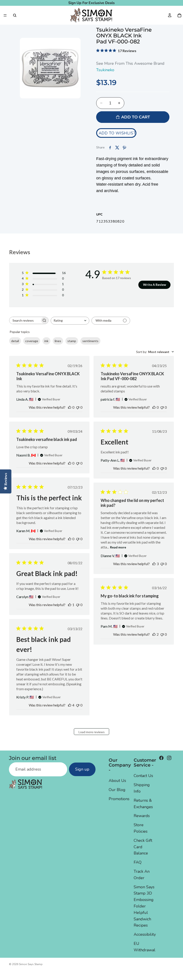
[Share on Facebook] (110, 147)
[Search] (15, 15)
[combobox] (70, 321)
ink (46, 341)
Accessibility (145, 934)
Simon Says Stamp (31, 964)
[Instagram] (169, 758)
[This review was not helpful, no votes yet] (77, 407)
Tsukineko (105, 70)
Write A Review (154, 284)
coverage (31, 341)
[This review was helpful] (154, 564)
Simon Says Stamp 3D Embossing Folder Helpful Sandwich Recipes (144, 906)
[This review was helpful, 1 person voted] (69, 605)
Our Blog (117, 789)
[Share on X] (117, 147)
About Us (117, 780)
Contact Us (143, 775)
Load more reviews (92, 732)
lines (58, 341)
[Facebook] (161, 758)
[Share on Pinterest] (124, 147)
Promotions (119, 799)
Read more (118, 547)
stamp (71, 341)
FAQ (137, 862)
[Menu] (5, 15)
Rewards (142, 815)
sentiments (90, 341)
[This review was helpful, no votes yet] (69, 407)
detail (15, 341)
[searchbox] (24, 320)
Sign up (82, 769)
